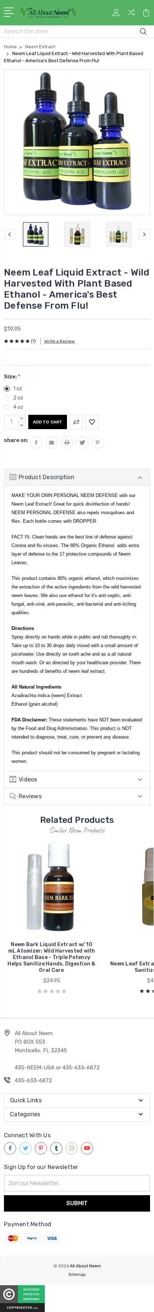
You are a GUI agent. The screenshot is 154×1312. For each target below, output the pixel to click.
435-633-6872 (33, 1080)
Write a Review (59, 341)
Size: (12, 376)
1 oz (17, 389)
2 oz (18, 398)
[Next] (144, 234)
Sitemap (77, 1274)
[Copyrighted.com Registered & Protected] (22, 1298)
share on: (16, 440)
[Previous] (9, 234)
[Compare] (131, 15)
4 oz (18, 407)
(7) (33, 341)
